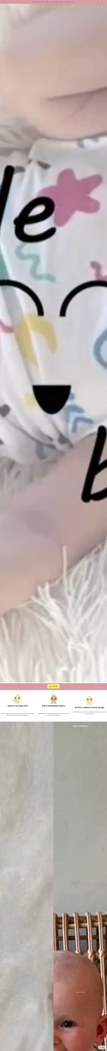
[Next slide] (102, 2)
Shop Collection (53, 686)
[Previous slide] (4, 2)
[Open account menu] (98, 6)
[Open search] (94, 6)
